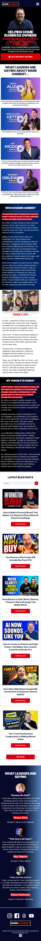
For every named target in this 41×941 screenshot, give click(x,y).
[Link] (9, 915)
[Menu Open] (32, 4)
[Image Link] (20, 499)
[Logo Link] (10, 4)
